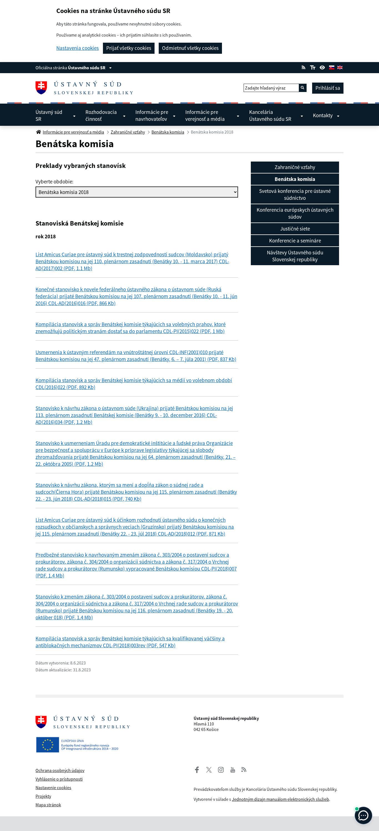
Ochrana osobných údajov (60, 770)
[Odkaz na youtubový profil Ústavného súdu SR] (233, 769)
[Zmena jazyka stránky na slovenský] (331, 66)
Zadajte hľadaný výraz (265, 88)
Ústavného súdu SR (87, 67)
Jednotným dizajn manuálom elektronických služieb (280, 799)
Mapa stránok (48, 804)
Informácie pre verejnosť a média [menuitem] (205, 115)
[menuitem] (295, 167)
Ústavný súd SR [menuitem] (49, 115)
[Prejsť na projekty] (79, 740)
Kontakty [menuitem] (323, 115)
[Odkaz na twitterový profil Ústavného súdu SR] (206, 769)
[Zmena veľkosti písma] (312, 66)
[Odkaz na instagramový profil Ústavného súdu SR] (218, 769)
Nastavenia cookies (77, 48)
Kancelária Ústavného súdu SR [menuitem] (270, 115)
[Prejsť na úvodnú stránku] (86, 88)
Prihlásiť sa (327, 88)
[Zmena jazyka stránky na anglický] (339, 66)
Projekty (43, 796)
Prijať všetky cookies (128, 48)
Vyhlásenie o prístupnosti (59, 779)
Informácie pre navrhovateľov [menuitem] (151, 115)
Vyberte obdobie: (55, 181)
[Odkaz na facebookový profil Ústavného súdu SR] (197, 769)
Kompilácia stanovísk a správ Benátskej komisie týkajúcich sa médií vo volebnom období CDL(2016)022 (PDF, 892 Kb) (134, 383)
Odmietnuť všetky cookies (190, 48)
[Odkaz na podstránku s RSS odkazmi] (303, 66)
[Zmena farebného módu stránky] (322, 66)
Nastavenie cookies (53, 787)
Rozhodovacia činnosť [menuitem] (101, 115)
